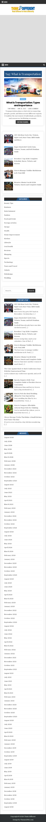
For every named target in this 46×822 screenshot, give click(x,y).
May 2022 (8, 638)
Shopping (7, 254)
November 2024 (10, 520)
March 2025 (8, 504)
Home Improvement (12, 235)
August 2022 (9, 626)
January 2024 (9, 559)
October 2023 (9, 571)
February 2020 (10, 740)
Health (6, 231)
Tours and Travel (10, 266)
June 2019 (8, 768)
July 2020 (8, 724)
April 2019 (8, 775)
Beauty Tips (8, 203)
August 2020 (9, 720)
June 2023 (8, 587)
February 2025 (10, 508)
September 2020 (10, 716)
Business (7, 207)
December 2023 (10, 563)
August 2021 (8, 673)
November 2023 (10, 567)
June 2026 (8, 445)
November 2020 (10, 709)
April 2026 (8, 453)
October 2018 (9, 799)
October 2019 (9, 752)
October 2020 (9, 712)
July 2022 (8, 630)
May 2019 (7, 771)
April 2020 (8, 732)
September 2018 (10, 803)
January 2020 (9, 744)
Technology (8, 262)
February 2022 (10, 650)
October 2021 (9, 665)
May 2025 (8, 496)
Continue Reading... (23, 122)
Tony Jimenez (11, 108)
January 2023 (9, 606)
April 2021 (8, 689)
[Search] (44, 65)
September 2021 (10, 669)
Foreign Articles (10, 223)
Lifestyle (7, 242)
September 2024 (10, 528)
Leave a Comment (33, 108)
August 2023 (9, 579)
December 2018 (10, 791)
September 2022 (10, 622)
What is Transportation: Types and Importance (23, 104)
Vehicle (23, 99)
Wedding (7, 278)
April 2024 (8, 547)
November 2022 (10, 614)
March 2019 (8, 779)
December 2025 (10, 469)
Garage (7, 227)
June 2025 (8, 492)
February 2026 (10, 461)
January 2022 (9, 654)
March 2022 (8, 646)
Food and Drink (10, 219)
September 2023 (10, 575)
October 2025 (9, 477)
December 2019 (10, 748)
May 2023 (8, 591)
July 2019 (7, 764)
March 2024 (8, 551)
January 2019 (9, 787)
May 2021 (7, 685)
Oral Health (8, 246)
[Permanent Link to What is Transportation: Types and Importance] (23, 87)
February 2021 (9, 697)
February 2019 (9, 783)
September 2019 (10, 756)
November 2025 (10, 473)
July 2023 (8, 583)
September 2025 (10, 481)
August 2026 (9, 437)
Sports (6, 258)
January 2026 (9, 465)
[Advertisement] (23, 39)
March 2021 (8, 693)
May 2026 (8, 449)
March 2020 (8, 736)
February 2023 (10, 602)
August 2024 (9, 532)
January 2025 (9, 512)
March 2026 (8, 457)
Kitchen (7, 238)
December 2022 (10, 610)
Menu (5, 2)
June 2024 (8, 540)
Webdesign (8, 274)
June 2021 (8, 681)
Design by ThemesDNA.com (23, 820)
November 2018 (10, 795)
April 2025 (8, 500)
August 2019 (8, 760)
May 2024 (8, 544)
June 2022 (8, 634)
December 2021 (10, 657)
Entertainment (9, 211)
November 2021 (10, 661)
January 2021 (9, 701)
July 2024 (8, 536)
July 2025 (8, 488)
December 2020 (10, 705)
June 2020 (8, 728)
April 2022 (8, 642)
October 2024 (9, 524)
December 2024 (10, 516)
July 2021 (7, 677)
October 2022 (9, 618)
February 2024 (9, 555)
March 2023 (8, 599)
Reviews (7, 250)
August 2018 (8, 807)
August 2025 (9, 485)
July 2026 (8, 441)
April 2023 (8, 595)
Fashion (7, 215)
